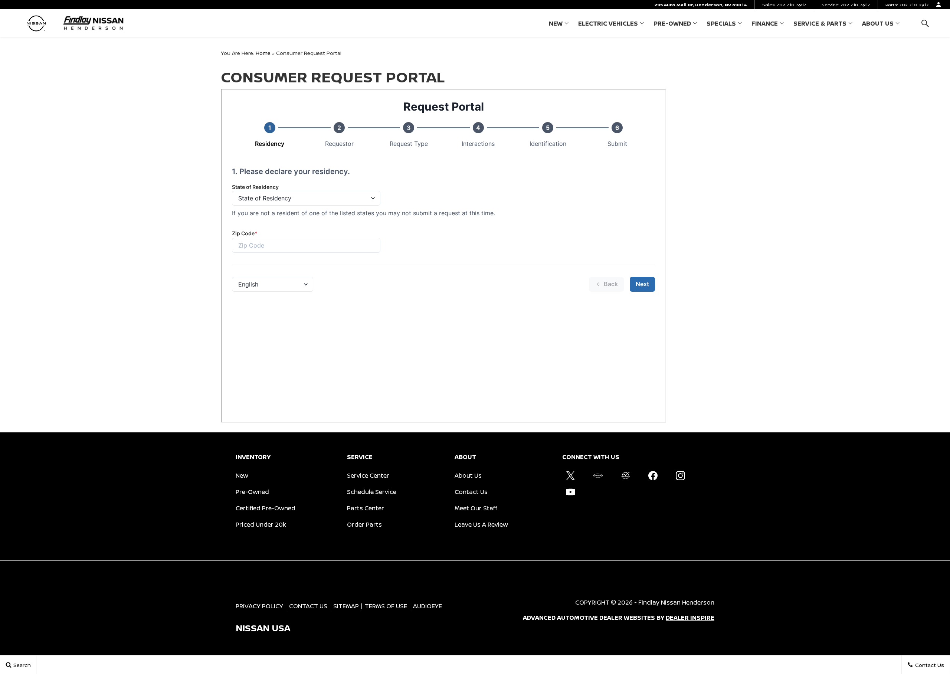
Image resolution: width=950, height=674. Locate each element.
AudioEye (427, 606)
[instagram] (680, 475)
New (556, 23)
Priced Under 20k (261, 524)
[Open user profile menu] (938, 4)
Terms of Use (386, 606)
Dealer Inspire (690, 618)
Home (263, 52)
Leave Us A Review (481, 524)
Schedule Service (371, 492)
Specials (721, 23)
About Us (878, 23)
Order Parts (364, 524)
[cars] (598, 475)
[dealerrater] (625, 475)
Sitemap (346, 606)
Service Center (368, 475)
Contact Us (471, 492)
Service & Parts (819, 23)
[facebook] (653, 475)
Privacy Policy (259, 606)
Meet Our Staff (476, 508)
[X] (570, 475)
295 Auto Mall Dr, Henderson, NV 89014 (700, 4)
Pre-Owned (672, 23)
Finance (764, 23)
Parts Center (365, 508)
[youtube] (570, 492)
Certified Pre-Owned (265, 508)
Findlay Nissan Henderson (676, 602)
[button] (925, 23)
